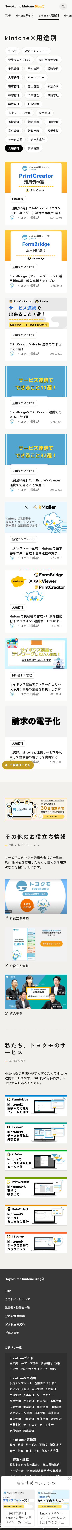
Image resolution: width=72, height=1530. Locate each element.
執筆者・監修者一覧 (17, 1308)
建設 (20, 1445)
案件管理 (13, 131)
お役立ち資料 (16, 1324)
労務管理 (53, 69)
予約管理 (33, 69)
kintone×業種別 (24, 1439)
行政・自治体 (50, 1451)
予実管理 (33, 95)
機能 (53, 1369)
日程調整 (33, 104)
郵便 (12, 1451)
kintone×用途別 (48, 15)
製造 (12, 1445)
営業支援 (53, 131)
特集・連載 (21, 1459)
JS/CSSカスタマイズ (34, 1369)
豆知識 (14, 1363)
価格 (57, 1363)
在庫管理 (13, 86)
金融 (28, 1451)
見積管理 (13, 148)
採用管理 (44, 113)
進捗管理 (13, 122)
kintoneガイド (25, 15)
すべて (12, 51)
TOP (8, 1291)
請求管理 (33, 148)
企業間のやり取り (19, 60)
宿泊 (36, 1451)
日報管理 (53, 122)
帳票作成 (53, 86)
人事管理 (13, 77)
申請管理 (53, 95)
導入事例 (13, 1333)
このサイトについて (17, 1299)
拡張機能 (46, 1363)
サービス (31, 1445)
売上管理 (33, 86)
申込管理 (13, 69)
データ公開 (15, 139)
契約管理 (13, 104)
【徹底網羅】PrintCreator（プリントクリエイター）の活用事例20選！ (35, 210)
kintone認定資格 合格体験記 (43, 1471)
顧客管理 (13, 95)
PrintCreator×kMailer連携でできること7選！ (35, 346)
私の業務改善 (51, 1464)
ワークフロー (36, 77)
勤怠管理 (33, 122)
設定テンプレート (36, 51)
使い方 (14, 1369)
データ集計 (38, 139)
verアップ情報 (29, 1363)
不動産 (43, 1445)
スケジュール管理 (19, 113)
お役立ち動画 (16, 1316)
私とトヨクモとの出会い (25, 1464)
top (8, 15)
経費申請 (33, 131)
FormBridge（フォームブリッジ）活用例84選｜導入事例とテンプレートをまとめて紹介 (36, 280)
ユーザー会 (17, 1471)
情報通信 (55, 1445)
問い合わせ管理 (49, 60)
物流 (20, 1451)
